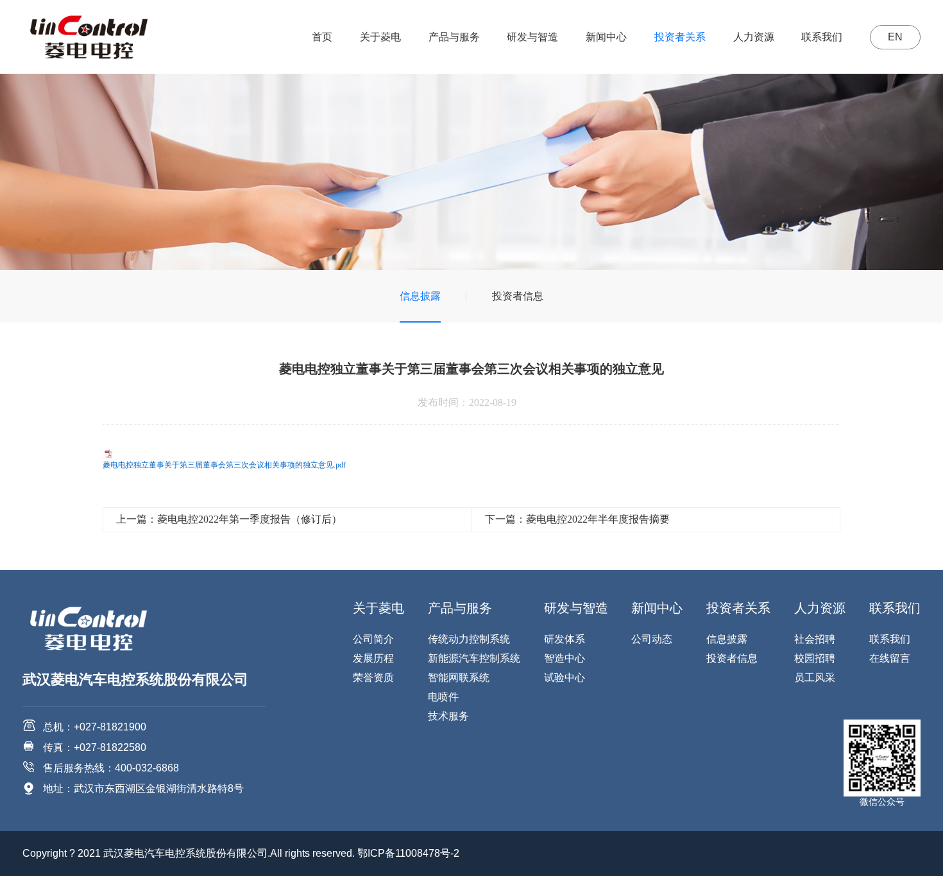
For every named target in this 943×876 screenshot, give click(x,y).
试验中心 (564, 677)
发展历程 (373, 658)
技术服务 (448, 716)
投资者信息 (517, 296)
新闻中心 (606, 36)
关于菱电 (380, 36)
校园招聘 (814, 658)
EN (895, 36)
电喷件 (443, 696)
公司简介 (373, 639)
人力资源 (753, 36)
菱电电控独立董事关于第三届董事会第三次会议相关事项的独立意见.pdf (224, 464)
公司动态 (651, 639)
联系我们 (821, 36)
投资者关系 (680, 36)
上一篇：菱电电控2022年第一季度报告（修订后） (229, 519)
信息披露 (420, 296)
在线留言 (889, 658)
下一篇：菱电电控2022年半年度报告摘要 (577, 519)
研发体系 (564, 639)
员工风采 (814, 677)
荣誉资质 (373, 677)
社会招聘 (814, 639)
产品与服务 (454, 36)
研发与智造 (532, 36)
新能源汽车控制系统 (474, 658)
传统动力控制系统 (469, 639)
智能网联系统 (458, 677)
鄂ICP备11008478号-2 (408, 853)
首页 (322, 36)
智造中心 (564, 658)
